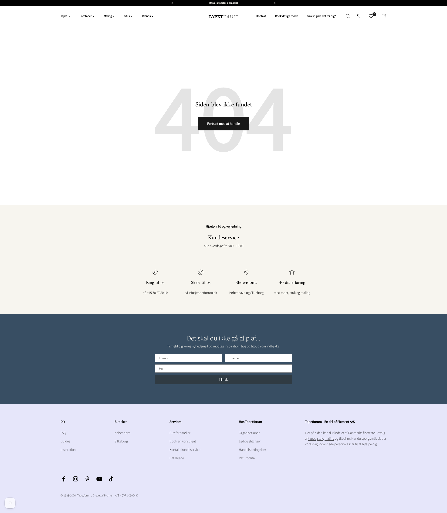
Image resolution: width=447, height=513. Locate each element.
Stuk (127, 16)
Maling (108, 16)
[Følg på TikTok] (111, 479)
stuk (320, 438)
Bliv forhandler (179, 433)
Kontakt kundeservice (184, 449)
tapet (312, 438)
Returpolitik (247, 458)
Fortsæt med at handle (223, 123)
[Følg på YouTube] (99, 479)
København (123, 433)
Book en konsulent (182, 441)
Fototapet (85, 16)
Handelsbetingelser (252, 449)
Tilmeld (223, 379)
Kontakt (261, 16)
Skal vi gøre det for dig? (321, 16)
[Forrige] (172, 3)
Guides (65, 441)
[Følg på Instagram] (75, 479)
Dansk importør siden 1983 (223, 2)
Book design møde (286, 16)
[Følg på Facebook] (64, 479)
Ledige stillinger (250, 441)
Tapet (64, 16)
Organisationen (249, 433)
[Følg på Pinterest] (87, 479)
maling (329, 438)
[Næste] (275, 3)
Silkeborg (121, 441)
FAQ (63, 433)
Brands (146, 16)
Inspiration (68, 449)
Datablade (176, 458)
